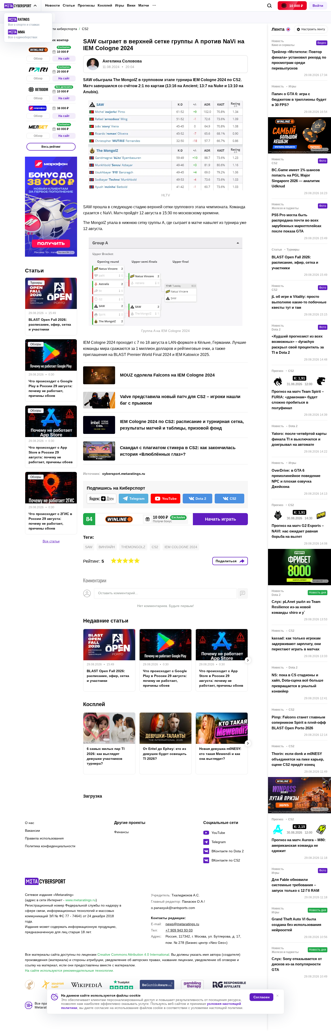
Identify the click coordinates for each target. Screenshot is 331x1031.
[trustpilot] (121, 985)
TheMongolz (133, 547)
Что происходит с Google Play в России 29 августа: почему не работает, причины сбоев (165, 678)
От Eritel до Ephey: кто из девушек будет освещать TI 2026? (165, 753)
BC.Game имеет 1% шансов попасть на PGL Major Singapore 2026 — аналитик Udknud (296, 178)
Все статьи (51, 541)
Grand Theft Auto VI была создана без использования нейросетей (296, 924)
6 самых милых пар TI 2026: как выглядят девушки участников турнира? (106, 756)
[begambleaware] (157, 985)
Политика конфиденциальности (50, 846)
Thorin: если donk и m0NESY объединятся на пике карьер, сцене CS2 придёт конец (298, 759)
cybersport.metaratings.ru (123, 474)
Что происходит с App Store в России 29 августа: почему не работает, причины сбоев (221, 678)
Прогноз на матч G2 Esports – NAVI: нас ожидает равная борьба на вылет (298, 531)
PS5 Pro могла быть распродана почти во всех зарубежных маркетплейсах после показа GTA (296, 223)
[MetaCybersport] (45, 881)
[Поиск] (269, 5)
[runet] (30, 985)
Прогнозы (86, 5)
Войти (318, 6)
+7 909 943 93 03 (179, 930)
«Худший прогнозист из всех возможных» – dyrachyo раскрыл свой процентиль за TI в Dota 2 (298, 344)
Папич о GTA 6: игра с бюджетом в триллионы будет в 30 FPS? (299, 99)
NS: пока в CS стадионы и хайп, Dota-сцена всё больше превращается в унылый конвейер (297, 683)
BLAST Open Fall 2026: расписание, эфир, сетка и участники (108, 676)
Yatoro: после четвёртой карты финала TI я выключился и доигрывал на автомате (299, 438)
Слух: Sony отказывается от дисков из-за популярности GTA (297, 964)
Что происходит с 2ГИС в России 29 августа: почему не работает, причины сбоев (50, 521)
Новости (52, 5)
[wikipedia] (86, 985)
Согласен (261, 997)
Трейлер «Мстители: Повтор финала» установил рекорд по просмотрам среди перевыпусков (299, 60)
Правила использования (44, 838)
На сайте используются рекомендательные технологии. (69, 970)
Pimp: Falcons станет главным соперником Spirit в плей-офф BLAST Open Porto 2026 (299, 722)
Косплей (105, 5)
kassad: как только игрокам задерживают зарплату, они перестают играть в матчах (296, 643)
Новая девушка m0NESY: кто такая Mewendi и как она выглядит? (220, 753)
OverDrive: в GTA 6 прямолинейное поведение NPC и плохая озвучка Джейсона (296, 478)
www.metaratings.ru (80, 900)
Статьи (69, 5)
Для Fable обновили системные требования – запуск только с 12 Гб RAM (295, 885)
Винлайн (107, 547)
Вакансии (32, 830)
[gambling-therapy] (192, 985)
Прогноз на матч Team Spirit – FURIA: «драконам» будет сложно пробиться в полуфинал (298, 399)
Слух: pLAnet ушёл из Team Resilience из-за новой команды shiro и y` (296, 607)
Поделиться (226, 561)
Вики (131, 5)
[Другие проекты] (20, 5)
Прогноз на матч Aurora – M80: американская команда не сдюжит (299, 845)
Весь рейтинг (51, 146)
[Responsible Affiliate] (229, 985)
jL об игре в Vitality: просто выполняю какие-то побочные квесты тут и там (299, 301)
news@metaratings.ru (182, 924)
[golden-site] (52, 985)
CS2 (155, 547)
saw (88, 547)
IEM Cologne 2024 (181, 547)
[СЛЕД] (248, 660)
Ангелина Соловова (122, 61)
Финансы (121, 832)
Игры (119, 5)
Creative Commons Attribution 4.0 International (133, 954)
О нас (29, 823)
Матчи (143, 5)
